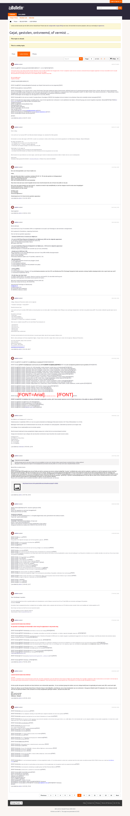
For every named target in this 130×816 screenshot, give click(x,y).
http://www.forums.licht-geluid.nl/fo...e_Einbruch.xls (38, 655)
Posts (13, 54)
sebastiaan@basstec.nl (35, 158)
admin (17, 64)
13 (105, 795)
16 (111, 795)
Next (117, 795)
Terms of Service (107, 803)
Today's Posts (14, 18)
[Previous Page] (101, 58)
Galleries (21, 14)
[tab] (13, 54)
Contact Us (90, 803)
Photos (34, 54)
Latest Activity (24, 54)
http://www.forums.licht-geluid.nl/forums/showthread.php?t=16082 (40, 483)
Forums (12, 14)
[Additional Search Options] (117, 8)
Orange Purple (15, 803)
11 (94, 795)
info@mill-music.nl (29, 407)
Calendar (31, 18)
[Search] (120, 8)
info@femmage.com (16, 287)
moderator (21, 446)
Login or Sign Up (115, 1)
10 (89, 795)
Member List (23, 18)
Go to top (117, 803)
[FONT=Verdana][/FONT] (29, 110)
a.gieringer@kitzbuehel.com (18, 653)
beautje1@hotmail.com (26, 611)
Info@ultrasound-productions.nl (18, 345)
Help (84, 803)
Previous (43, 795)
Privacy (98, 803)
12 (100, 795)
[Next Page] (104, 58)
